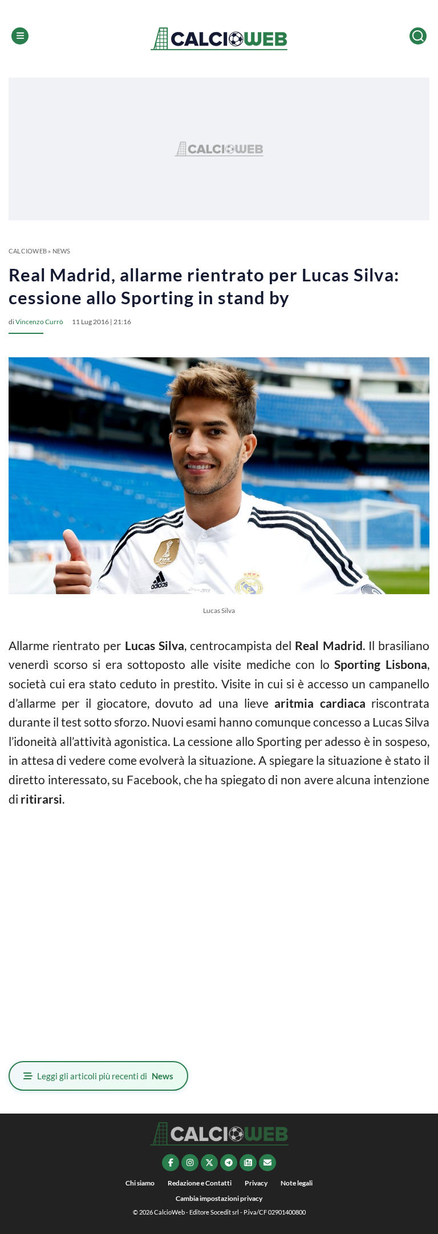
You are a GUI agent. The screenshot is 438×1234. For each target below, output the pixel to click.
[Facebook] (170, 1162)
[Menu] (20, 36)
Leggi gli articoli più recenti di (105, 1076)
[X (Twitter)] (209, 1162)
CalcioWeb (28, 251)
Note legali (297, 1183)
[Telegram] (228, 1162)
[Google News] (248, 1162)
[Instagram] (189, 1162)
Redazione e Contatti (200, 1183)
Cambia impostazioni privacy (219, 1198)
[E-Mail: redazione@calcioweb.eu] (267, 1162)
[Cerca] (418, 36)
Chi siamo (140, 1183)
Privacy (256, 1183)
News (61, 251)
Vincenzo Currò (39, 321)
